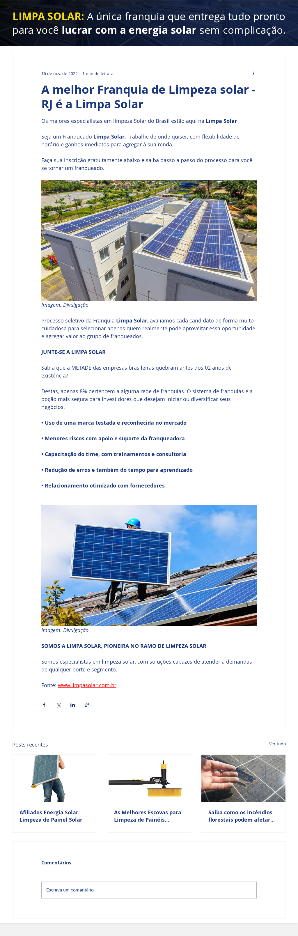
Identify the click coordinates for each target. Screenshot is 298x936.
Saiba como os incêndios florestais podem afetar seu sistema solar (240, 816)
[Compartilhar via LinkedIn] (72, 705)
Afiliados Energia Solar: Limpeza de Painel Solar (50, 816)
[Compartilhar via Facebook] (44, 705)
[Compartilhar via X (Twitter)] (58, 705)
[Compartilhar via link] (87, 705)
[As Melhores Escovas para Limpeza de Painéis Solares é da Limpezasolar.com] (149, 778)
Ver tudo (277, 744)
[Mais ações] (253, 73)
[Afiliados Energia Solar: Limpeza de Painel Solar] (55, 778)
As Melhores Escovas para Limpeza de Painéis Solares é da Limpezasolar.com (147, 816)
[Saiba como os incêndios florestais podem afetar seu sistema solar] (243, 778)
